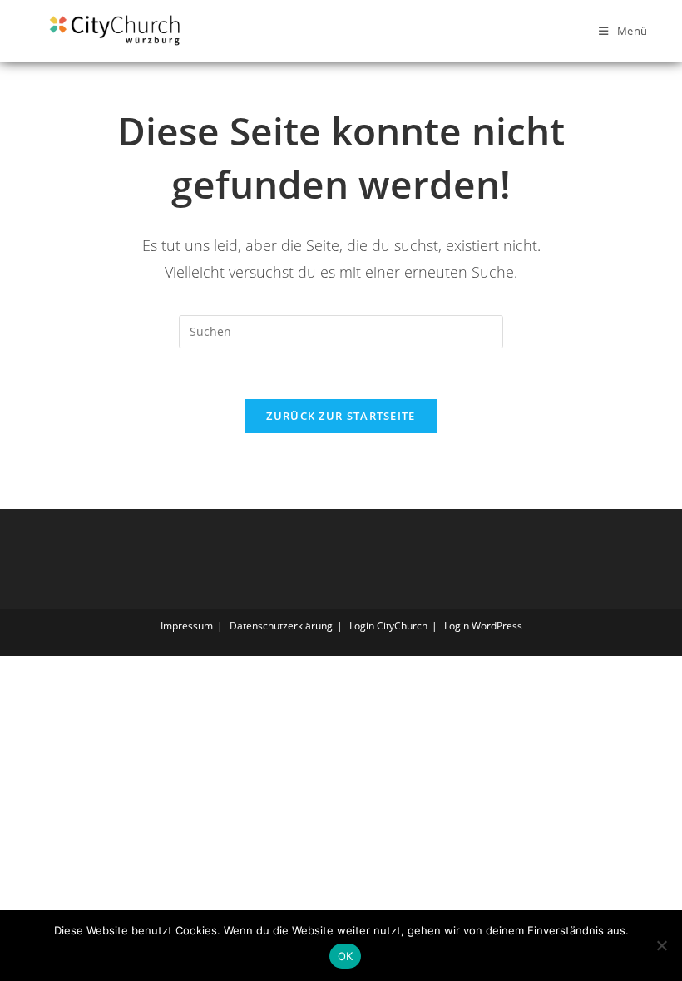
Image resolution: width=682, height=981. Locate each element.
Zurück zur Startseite (340, 415)
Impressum (187, 626)
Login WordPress (483, 626)
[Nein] (661, 945)
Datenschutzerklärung (281, 626)
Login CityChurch (388, 626)
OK (345, 956)
